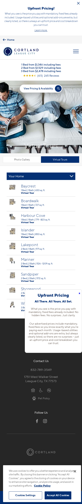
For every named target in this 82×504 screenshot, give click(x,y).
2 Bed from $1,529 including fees (41, 67)
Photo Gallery (22, 159)
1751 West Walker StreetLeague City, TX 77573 (41, 379)
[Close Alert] (78, 3)
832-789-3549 (41, 370)
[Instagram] (45, 421)
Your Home (16, 176)
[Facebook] (37, 421)
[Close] (75, 471)
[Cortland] (41, 452)
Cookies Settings (25, 495)
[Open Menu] (76, 51)
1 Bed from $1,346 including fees (41, 64)
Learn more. (41, 30)
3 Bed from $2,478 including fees (41, 71)
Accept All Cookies (58, 495)
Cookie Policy (42, 485)
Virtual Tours (60, 159)
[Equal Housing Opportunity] (33, 390)
